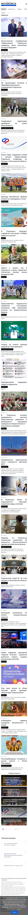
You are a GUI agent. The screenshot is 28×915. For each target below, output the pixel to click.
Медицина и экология (6, 546)
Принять (15, 912)
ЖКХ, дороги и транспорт (7, 128)
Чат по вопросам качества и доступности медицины (10, 844)
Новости (4, 9)
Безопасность (11, 9)
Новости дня (4, 50)
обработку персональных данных (12, 904)
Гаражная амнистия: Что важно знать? (13, 865)
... (12, 829)
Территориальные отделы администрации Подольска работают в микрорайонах (13, 855)
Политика (4, 277)
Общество (4, 314)
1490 (16, 829)
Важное (20, 9)
